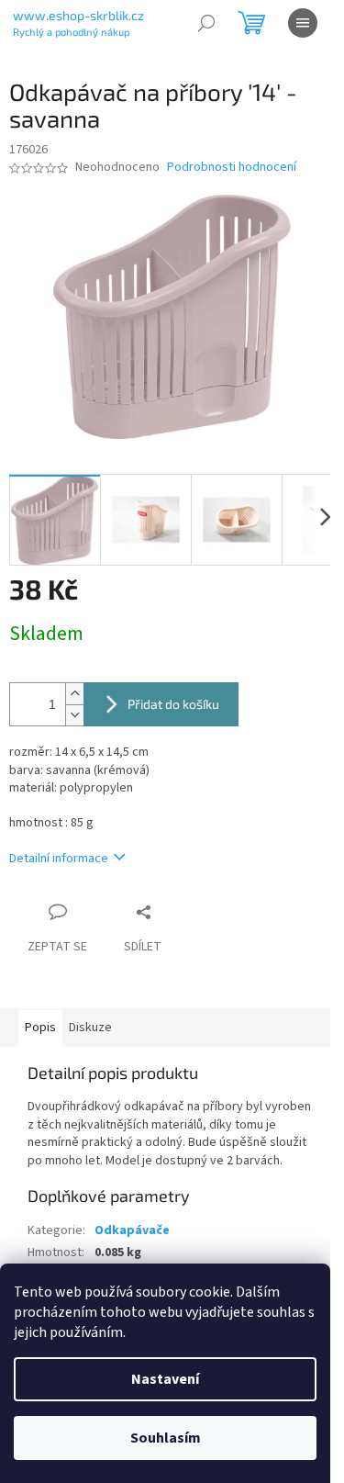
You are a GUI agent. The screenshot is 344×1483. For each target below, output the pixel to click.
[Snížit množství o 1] (74, 714)
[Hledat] (206, 23)
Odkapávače (132, 1230)
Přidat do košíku (173, 704)
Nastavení (165, 1379)
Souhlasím (165, 1438)
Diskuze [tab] (90, 1027)
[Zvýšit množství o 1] (74, 693)
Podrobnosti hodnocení (231, 167)
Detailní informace (58, 858)
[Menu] (302, 23)
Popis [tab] (40, 1027)
